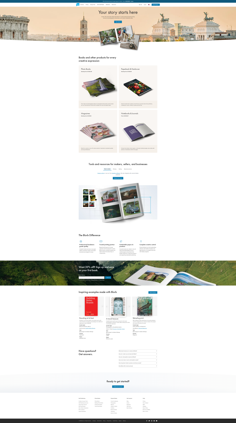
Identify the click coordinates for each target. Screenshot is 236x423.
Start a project (153, 292)
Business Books (114, 409)
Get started (118, 22)
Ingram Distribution (82, 411)
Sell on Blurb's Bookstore (83, 408)
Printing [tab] (114, 169)
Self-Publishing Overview (83, 402)
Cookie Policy (115, 420)
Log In (145, 4)
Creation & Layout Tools (83, 401)
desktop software (116, 173)
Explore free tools (118, 178)
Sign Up (140, 4)
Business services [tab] (128, 169)
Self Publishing (82, 398)
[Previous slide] (80, 306)
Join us (108, 277)
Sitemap (124, 420)
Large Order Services (83, 404)
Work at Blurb (99, 420)
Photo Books (97, 398)
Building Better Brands (90, 328)
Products (82, 4)
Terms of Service (94, 280)
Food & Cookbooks (114, 401)
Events (128, 402)
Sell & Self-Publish (100, 4)
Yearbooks (113, 411)
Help (144, 398)
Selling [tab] (120, 169)
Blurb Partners (129, 408)
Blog (127, 401)
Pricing (87, 4)
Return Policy (145, 408)
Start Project (155, 4)
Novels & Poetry (114, 413)
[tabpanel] (118, 198)
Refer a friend (145, 411)
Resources (114, 4)
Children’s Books (114, 406)
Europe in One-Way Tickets (119, 329)
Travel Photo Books (98, 406)
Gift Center (129, 406)
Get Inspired (129, 398)
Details (132, 1)
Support (120, 420)
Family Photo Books (98, 404)
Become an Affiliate (146, 409)
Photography (113, 402)
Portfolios (112, 408)
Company (94, 420)
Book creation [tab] (107, 169)
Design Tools (92, 4)
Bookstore (108, 4)
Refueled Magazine (143, 328)
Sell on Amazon (82, 409)
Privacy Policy (101, 280)
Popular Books (114, 398)
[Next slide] (102, 306)
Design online (101, 173)
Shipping (144, 406)
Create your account (118, 386)
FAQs (144, 404)
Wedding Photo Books (99, 402)
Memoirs (112, 404)
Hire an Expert (145, 402)
